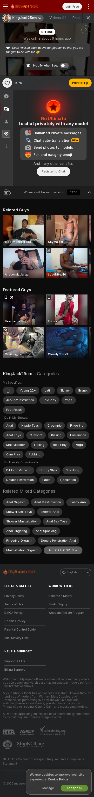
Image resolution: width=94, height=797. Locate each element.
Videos (58, 18)
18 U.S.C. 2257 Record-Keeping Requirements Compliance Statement (43, 761)
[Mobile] (8, 390)
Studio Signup (58, 604)
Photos (80, 18)
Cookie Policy (58, 779)
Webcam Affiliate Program (66, 612)
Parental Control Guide (20, 629)
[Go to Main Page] (29, 6)
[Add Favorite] (7, 83)
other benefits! (62, 164)
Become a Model (60, 596)
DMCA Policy (13, 612)
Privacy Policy (14, 596)
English (72, 572)
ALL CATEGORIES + (63, 550)
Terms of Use (13, 604)
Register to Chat (53, 171)
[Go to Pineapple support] (8, 744)
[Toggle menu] (5, 6)
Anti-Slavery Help (16, 638)
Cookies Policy (15, 621)
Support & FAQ (14, 661)
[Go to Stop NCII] (31, 745)
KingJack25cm (17, 373)
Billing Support (14, 669)
